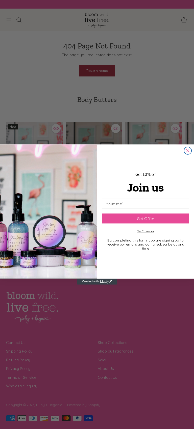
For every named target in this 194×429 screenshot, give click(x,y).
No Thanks (145, 231)
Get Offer (145, 218)
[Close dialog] (188, 150)
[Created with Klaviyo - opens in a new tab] (97, 282)
